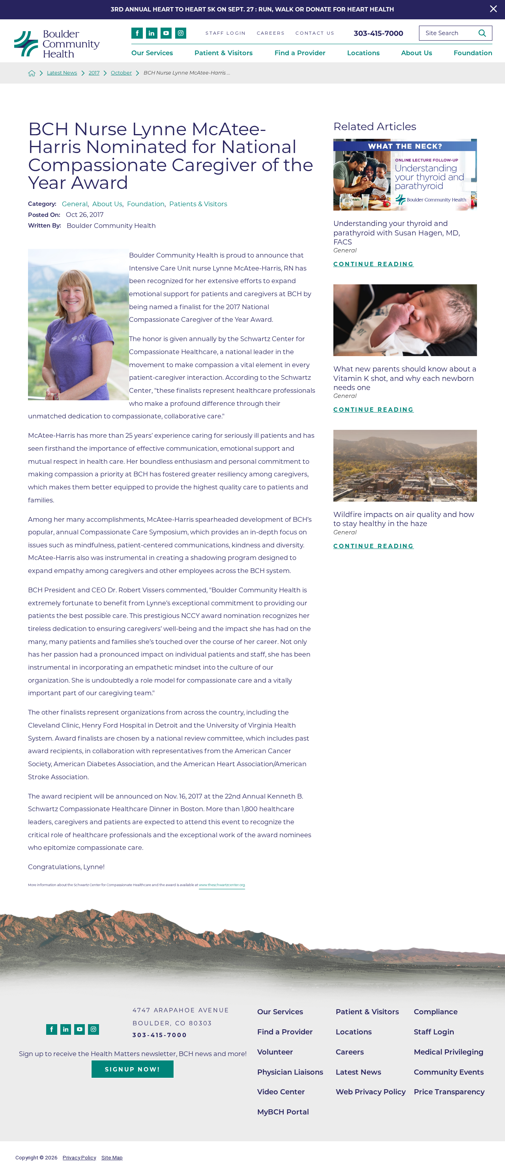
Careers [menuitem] (271, 33)
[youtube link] (166, 33)
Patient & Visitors (367, 1011)
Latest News (62, 73)
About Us (107, 204)
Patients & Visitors (198, 204)
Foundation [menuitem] (473, 53)
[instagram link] (181, 33)
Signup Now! (132, 1069)
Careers (350, 1051)
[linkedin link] (151, 33)
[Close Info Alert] (494, 9)
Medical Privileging (449, 1051)
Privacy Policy (79, 1157)
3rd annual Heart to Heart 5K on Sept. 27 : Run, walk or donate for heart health (252, 9)
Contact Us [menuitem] (315, 33)
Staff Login (434, 1031)
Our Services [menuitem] (152, 53)
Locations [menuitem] (363, 53)
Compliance (436, 1011)
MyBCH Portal (283, 1111)
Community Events (449, 1072)
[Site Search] (485, 33)
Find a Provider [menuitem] (300, 53)
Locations (354, 1031)
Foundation (146, 204)
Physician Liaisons (290, 1072)
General (75, 204)
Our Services (280, 1011)
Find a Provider (285, 1031)
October (121, 73)
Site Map (112, 1157)
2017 (94, 73)
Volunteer (275, 1051)
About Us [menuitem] (416, 53)
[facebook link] (137, 33)
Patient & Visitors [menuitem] (223, 53)
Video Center (281, 1091)
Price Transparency (449, 1091)
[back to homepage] (32, 73)
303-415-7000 (378, 33)
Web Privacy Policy (371, 1091)
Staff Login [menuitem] (226, 33)
